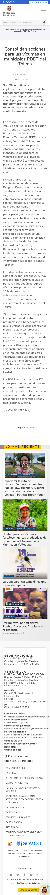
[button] (11, 2)
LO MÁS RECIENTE (22, 446)
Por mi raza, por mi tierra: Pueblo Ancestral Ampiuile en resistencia (23, 626)
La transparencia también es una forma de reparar (24, 583)
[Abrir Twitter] (18, 874)
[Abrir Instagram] (38, 874)
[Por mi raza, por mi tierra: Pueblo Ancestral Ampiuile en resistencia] (25, 603)
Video (36, 475)
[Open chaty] (44, 890)
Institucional (13, 475)
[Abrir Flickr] (32, 874)
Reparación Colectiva (26, 528)
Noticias (8, 29)
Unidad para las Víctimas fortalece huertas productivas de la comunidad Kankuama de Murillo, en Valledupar (25, 539)
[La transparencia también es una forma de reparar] (25, 563)
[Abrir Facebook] (25, 874)
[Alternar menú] (43, 11)
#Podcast (10, 616)
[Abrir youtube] (12, 874)
